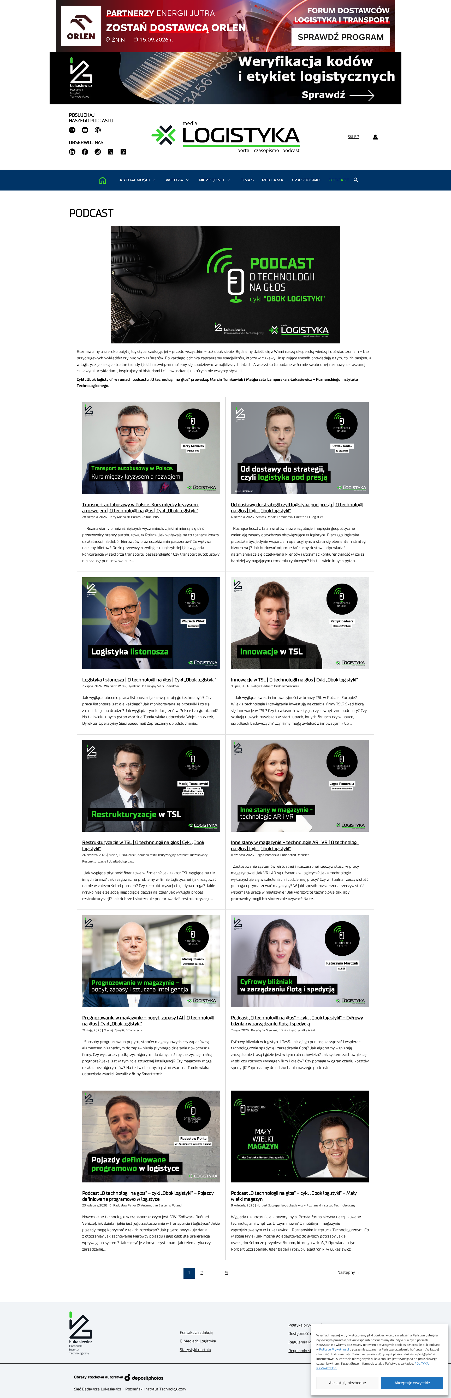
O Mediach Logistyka (198, 1341)
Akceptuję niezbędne (347, 1383)
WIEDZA (174, 180)
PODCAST (339, 180)
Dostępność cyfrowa (306, 1334)
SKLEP (353, 137)
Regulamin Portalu (305, 1342)
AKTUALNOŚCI (134, 180)
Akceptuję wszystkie (412, 1383)
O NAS (247, 180)
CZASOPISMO (306, 180)
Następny (348, 1272)
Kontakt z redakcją (196, 1333)
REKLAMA (272, 180)
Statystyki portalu (195, 1350)
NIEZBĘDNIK (212, 180)
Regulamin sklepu (304, 1351)
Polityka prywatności (306, 1325)
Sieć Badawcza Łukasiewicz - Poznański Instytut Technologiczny (130, 1389)
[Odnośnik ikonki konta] (375, 137)
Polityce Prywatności (334, 1349)
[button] (154, 180)
